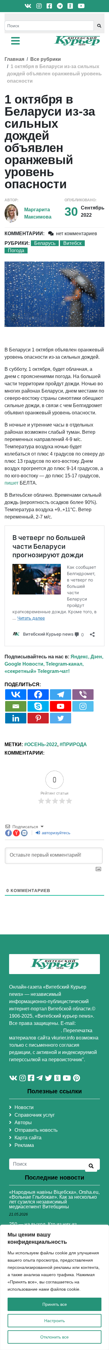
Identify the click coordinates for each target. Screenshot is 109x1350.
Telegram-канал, (65, 664)
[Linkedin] (15, 718)
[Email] (15, 706)
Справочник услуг (35, 1115)
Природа (74, 744)
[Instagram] (83, 706)
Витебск (72, 243)
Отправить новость (36, 1130)
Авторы (23, 1122)
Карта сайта (28, 1137)
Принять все (54, 1304)
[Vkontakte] (15, 694)
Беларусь (44, 243)
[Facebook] (38, 694)
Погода (16, 250)
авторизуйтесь (55, 832)
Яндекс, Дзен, (87, 656)
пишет (11, 483)
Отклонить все (54, 1337)
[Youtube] (60, 706)
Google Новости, (25, 664)
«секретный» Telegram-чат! (37, 671)
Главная (14, 59)
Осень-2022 (42, 744)
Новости (24, 1107)
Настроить (54, 1320)
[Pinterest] (38, 718)
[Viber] (83, 694)
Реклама (24, 1145)
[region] (54, 1287)
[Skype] (38, 706)
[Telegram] (60, 694)
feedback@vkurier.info (35, 1030)
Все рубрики (45, 59)
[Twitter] (60, 718)
